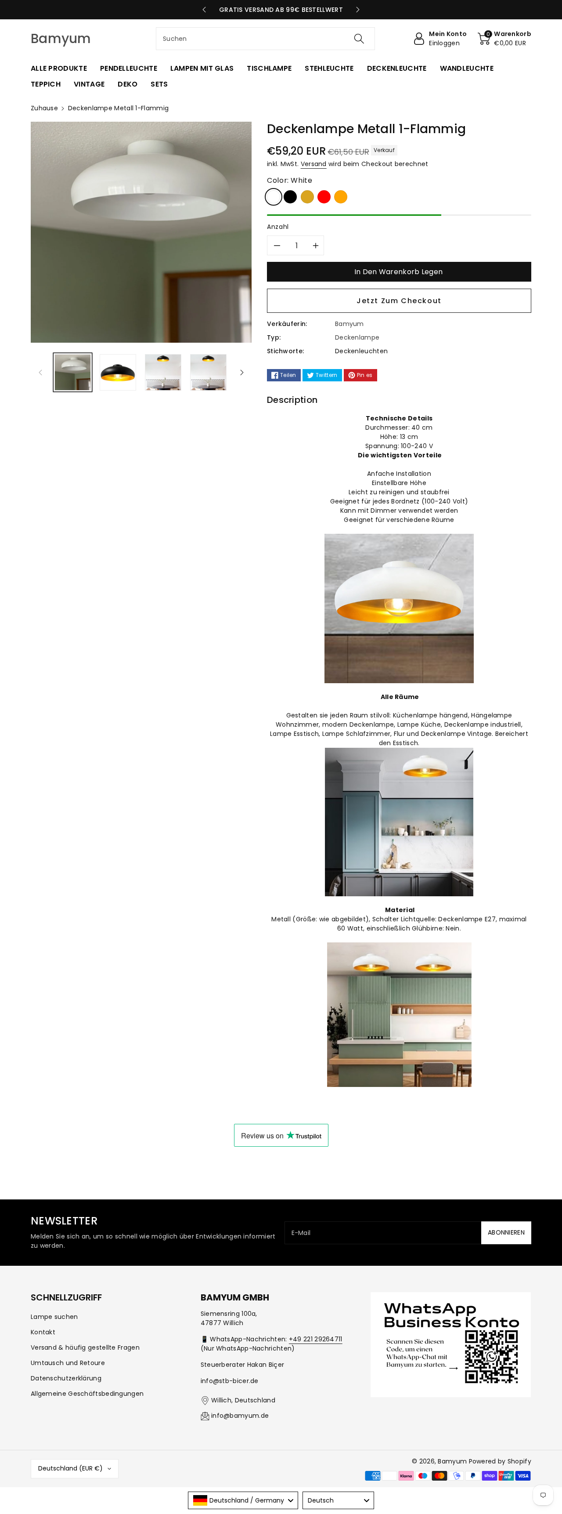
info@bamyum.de (240, 1415)
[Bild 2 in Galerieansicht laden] (118, 372)
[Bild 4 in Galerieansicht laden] (208, 372)
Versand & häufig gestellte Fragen (85, 1347)
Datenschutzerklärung (66, 1378)
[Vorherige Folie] (204, 9)
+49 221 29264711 (315, 1339)
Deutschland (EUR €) (70, 1468)
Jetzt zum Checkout (399, 301)
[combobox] (265, 39)
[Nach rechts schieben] (242, 372)
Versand (314, 163)
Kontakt (43, 1332)
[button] (504, 38)
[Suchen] (358, 39)
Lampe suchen (54, 1316)
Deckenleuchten (361, 351)
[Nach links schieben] (40, 372)
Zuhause (44, 108)
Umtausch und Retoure (68, 1362)
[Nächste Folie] (358, 9)
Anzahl (278, 226)
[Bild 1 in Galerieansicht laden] (73, 372)
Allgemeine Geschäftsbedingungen (87, 1393)
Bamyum (452, 1461)
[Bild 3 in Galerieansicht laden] (163, 372)
